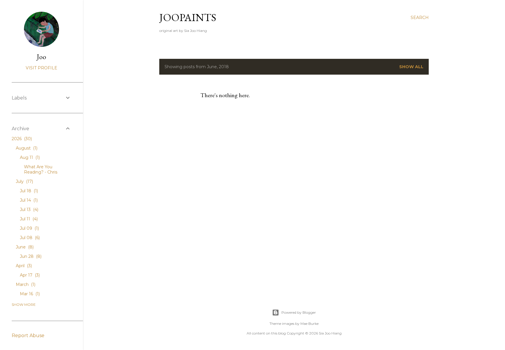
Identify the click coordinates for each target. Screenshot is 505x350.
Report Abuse (28, 335)
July (24, 181)
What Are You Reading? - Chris (40, 169)
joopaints (187, 17)
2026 (21, 138)
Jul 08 (29, 237)
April (23, 265)
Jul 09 (29, 228)
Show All (411, 66)
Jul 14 (28, 200)
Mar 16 (29, 293)
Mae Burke (309, 323)
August (26, 148)
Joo (41, 56)
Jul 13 (28, 209)
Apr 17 (29, 275)
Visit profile (41, 68)
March (25, 284)
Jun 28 (30, 256)
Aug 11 (29, 157)
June (24, 247)
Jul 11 (28, 219)
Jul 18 (28, 190)
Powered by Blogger (298, 312)
